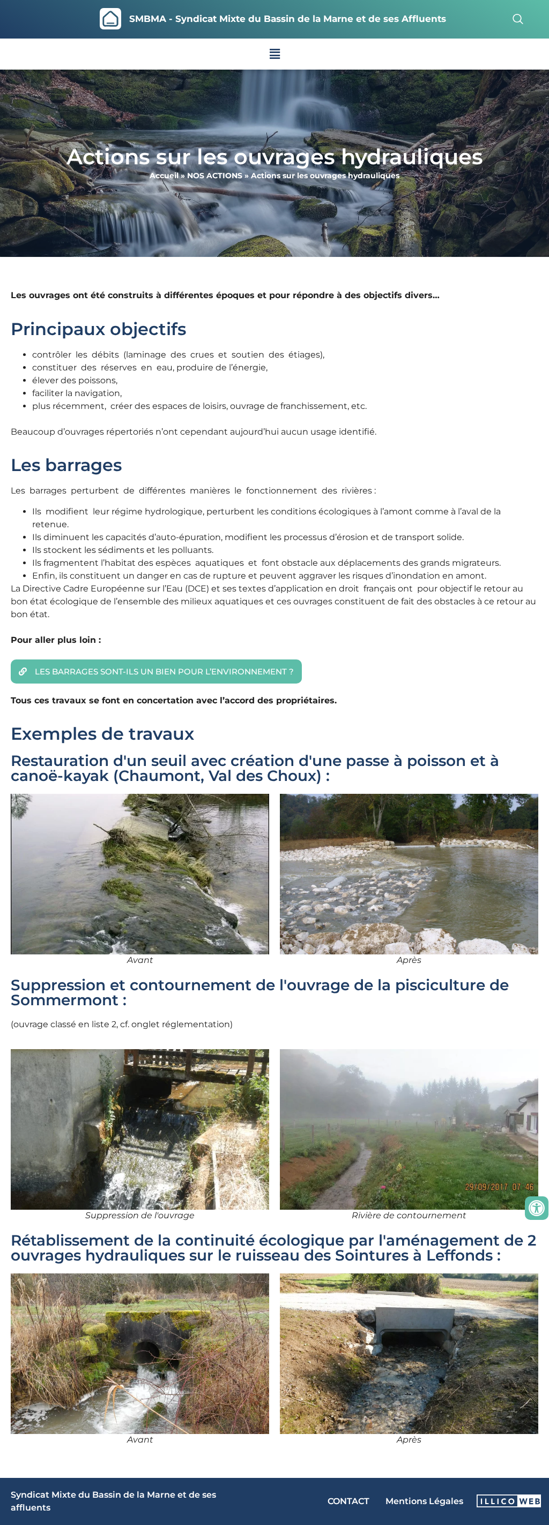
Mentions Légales (424, 1501)
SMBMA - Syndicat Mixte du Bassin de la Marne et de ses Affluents (287, 18)
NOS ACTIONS (214, 175)
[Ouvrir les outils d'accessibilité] (536, 1208)
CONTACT (348, 1501)
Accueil (164, 175)
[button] (274, 54)
